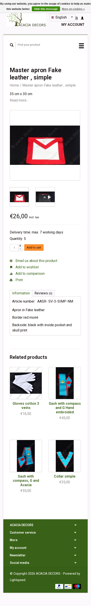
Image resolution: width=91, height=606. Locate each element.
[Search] (11, 45)
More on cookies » (73, 9)
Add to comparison (30, 273)
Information (21, 293)
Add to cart (34, 247)
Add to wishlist (27, 267)
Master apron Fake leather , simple (49, 85)
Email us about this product (36, 261)
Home (14, 85)
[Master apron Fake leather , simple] (45, 145)
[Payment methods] (59, 586)
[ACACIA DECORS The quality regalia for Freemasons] (26, 17)
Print (19, 280)
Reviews (43, 293)
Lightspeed (17, 580)
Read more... (19, 100)
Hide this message (46, 9)
